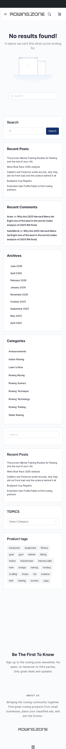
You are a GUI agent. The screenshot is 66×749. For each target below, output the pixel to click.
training (22, 580)
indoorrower (26, 560)
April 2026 (16, 273)
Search (12, 122)
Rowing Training (17, 407)
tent (11, 580)
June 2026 (16, 266)
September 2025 (19, 308)
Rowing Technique (19, 391)
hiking (43, 554)
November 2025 (19, 294)
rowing (34, 567)
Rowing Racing (17, 375)
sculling (13, 574)
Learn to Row (16, 367)
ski (34, 574)
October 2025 (18, 301)
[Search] (50, 14)
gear (11, 554)
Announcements (17, 351)
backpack (14, 547)
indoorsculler (45, 560)
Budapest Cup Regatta (19, 180)
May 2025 (16, 315)
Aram (10, 216)
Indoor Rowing (16, 359)
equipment (30, 547)
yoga (46, 580)
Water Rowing (16, 414)
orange (22, 567)
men (11, 567)
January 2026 (18, 287)
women (35, 580)
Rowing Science (17, 383)
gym (21, 554)
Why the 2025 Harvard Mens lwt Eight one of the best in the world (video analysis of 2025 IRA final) (30, 220)
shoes (25, 574)
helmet (31, 554)
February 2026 (18, 280)
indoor (12, 560)
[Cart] (59, 14)
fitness (44, 547)
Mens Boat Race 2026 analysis (23, 166)
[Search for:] (33, 95)
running (47, 567)
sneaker (45, 574)
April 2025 (16, 322)
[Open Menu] (5, 14)
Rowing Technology (19, 399)
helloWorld (13, 230)
